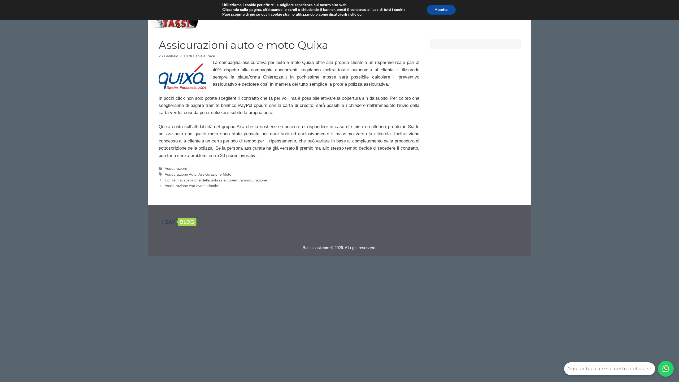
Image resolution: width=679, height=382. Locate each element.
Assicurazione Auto (181, 174)
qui (360, 14)
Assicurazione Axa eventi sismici (192, 186)
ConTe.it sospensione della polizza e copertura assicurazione (216, 180)
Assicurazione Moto (214, 174)
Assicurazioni (176, 168)
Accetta (441, 9)
